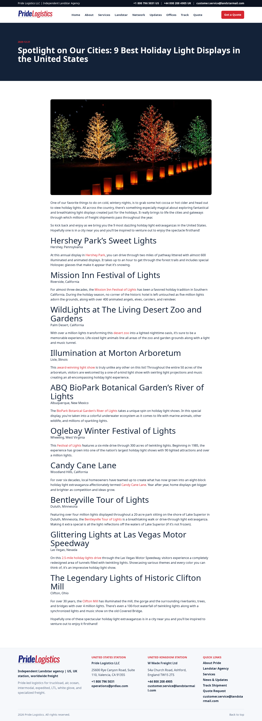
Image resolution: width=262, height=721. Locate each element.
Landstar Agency (216, 668)
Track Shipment (215, 685)
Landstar (121, 15)
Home (76, 15)
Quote (197, 15)
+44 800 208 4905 (160, 681)
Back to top (236, 714)
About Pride (212, 663)
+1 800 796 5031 (103, 681)
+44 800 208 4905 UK (177, 3)
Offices (171, 15)
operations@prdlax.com (109, 686)
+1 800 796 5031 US (146, 3)
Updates (156, 15)
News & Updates (215, 680)
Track (185, 15)
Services (104, 15)
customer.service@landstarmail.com (220, 3)
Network (138, 15)
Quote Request (214, 691)
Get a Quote (232, 14)
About (89, 15)
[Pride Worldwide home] (35, 15)
